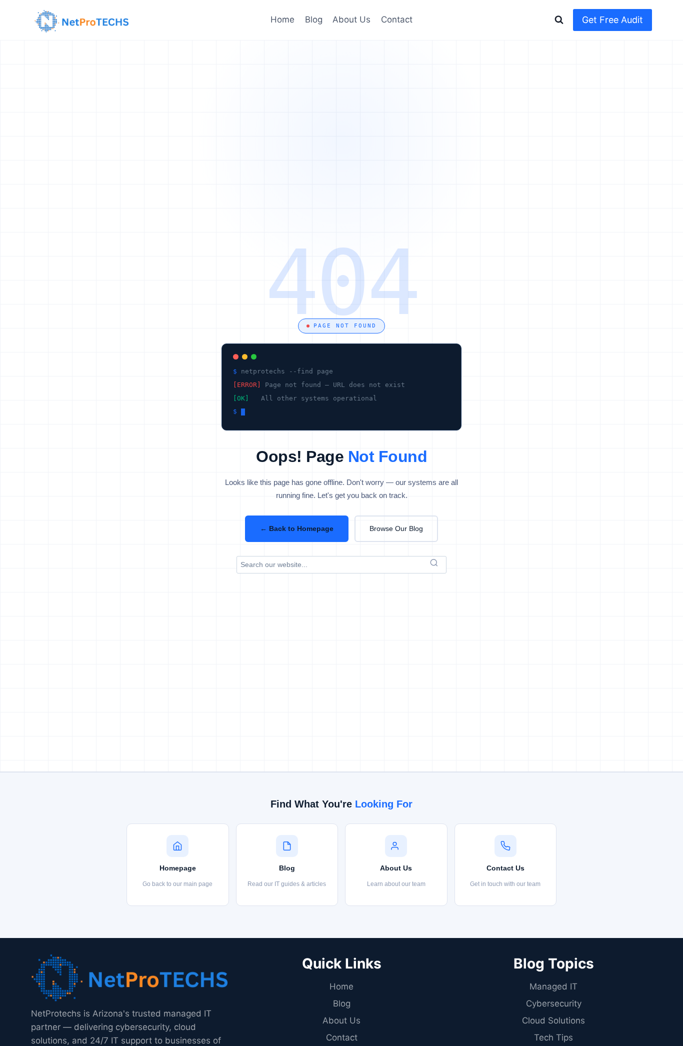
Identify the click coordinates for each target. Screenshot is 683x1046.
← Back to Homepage (297, 528)
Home (282, 19)
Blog (313, 19)
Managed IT (554, 987)
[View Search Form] (559, 20)
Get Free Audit (612, 19)
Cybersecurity (554, 1003)
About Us (351, 19)
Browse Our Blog (396, 528)
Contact (396, 19)
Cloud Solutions (553, 1021)
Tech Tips (553, 1037)
